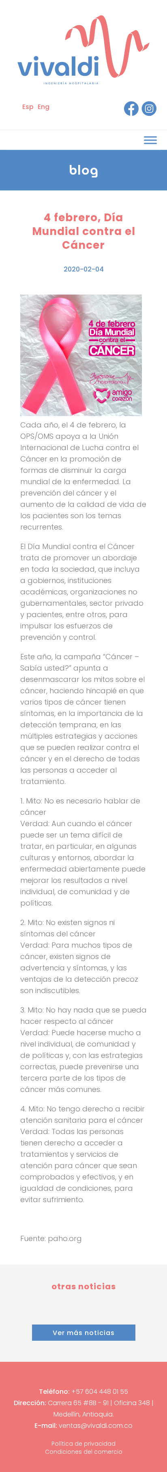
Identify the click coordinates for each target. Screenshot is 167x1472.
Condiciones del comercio (83, 1452)
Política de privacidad (83, 1444)
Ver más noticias (84, 1332)
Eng (43, 106)
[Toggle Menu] (150, 140)
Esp (28, 106)
